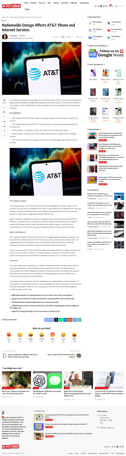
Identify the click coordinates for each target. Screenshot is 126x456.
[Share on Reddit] (69, 37)
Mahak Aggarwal (93, 226)
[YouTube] (101, 6)
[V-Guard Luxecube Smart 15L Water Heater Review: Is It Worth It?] (39, 427)
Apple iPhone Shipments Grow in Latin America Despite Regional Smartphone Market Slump (99, 233)
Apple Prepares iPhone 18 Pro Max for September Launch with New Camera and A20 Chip (43, 299)
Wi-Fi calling (56, 140)
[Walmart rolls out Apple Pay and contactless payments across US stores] (119, 196)
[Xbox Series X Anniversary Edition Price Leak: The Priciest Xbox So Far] (16, 380)
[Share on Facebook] (60, 37)
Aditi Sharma (92, 198)
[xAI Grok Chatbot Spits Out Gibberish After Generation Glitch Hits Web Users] (119, 224)
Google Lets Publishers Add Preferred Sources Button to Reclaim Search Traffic (99, 244)
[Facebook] (96, 6)
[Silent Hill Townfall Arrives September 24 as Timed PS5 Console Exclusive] (119, 215)
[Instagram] (104, 6)
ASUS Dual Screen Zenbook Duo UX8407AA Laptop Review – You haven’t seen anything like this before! (111, 157)
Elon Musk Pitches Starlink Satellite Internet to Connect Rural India (35, 302)
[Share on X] (63, 37)
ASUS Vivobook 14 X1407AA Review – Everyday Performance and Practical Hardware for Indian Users (110, 146)
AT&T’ (12, 219)
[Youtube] (115, 30)
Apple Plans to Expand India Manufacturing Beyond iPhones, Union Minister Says (77, 393)
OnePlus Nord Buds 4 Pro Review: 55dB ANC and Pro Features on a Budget (68, 433)
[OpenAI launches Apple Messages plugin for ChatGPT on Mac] (47, 380)
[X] (98, 6)
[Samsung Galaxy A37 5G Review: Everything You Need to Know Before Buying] (39, 417)
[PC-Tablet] (11, 6)
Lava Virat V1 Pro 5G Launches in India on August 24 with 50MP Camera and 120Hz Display (109, 393)
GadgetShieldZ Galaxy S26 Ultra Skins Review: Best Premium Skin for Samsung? (111, 168)
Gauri (90, 217)
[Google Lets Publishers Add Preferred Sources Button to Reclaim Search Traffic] (119, 245)
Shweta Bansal (93, 238)
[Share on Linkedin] (4, 121)
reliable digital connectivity (58, 237)
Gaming (11, 388)
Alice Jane (14, 35)
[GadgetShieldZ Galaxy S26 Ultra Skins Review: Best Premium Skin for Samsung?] (92, 169)
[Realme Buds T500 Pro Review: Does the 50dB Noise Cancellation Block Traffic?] (92, 180)
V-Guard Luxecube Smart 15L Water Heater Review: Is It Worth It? (66, 424)
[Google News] (96, 37)
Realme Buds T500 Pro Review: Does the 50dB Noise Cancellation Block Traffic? (110, 179)
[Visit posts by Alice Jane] (5, 37)
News (7, 17)
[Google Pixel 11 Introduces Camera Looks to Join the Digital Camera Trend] (119, 205)
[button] (113, 6)
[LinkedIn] (106, 6)
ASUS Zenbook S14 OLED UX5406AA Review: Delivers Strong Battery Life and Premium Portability (110, 135)
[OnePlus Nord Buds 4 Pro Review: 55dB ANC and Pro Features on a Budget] (39, 436)
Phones (104, 388)
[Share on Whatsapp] (66, 37)
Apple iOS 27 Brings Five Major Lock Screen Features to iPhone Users (36, 311)
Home (3, 17)
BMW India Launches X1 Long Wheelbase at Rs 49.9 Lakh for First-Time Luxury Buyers (42, 295)
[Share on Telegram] (4, 130)
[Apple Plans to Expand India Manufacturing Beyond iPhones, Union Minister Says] (78, 380)
